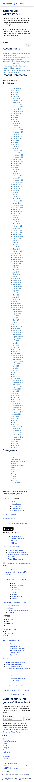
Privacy (13, 474)
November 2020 (18, 232)
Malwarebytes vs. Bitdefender (15, 662)
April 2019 (16, 272)
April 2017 (16, 322)
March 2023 (16, 174)
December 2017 (18, 305)
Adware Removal (16, 541)
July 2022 (16, 190)
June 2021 (16, 217)
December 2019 (18, 255)
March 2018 (16, 299)
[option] (9, 739)
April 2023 (16, 171)
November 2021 (18, 207)
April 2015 (16, 372)
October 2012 (17, 435)
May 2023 (16, 169)
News (13, 470)
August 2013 (17, 414)
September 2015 (18, 362)
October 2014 (17, 385)
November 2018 (18, 282)
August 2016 (17, 339)
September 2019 (18, 261)
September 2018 (18, 286)
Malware (14, 592)
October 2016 (17, 334)
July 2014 (16, 391)
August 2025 (17, 113)
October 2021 (17, 209)
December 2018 (18, 280)
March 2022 (16, 199)
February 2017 (17, 326)
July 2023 (16, 165)
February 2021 (17, 226)
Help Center (15, 680)
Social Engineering (18, 585)
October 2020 (17, 234)
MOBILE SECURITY (9, 514)
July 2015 (16, 366)
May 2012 (16, 445)
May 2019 (16, 270)
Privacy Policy (15, 732)
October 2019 (17, 259)
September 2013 (18, 412)
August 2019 (17, 263)
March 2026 (16, 98)
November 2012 (18, 433)
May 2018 (16, 295)
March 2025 (16, 123)
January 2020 (17, 253)
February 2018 (17, 301)
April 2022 (16, 197)
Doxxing (14, 598)
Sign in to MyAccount (18, 678)
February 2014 (17, 401)
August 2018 (17, 288)
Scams (13, 478)
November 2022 (18, 182)
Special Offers (14, 655)
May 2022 (16, 194)
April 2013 (16, 422)
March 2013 (16, 424)
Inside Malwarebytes (17, 465)
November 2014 (18, 383)
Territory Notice (15, 652)
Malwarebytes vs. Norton (14, 666)
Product (13, 476)
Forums (13, 676)
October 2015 (17, 360)
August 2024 (17, 138)
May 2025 (16, 119)
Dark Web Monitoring (17, 538)
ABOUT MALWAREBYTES (11, 640)
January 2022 (17, 203)
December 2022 (18, 180)
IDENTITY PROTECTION (11, 546)
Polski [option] (5, 754)
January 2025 (17, 128)
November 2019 (18, 257)
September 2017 (18, 311)
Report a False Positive (17, 650)
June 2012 (16, 443)
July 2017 (16, 316)
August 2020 (17, 238)
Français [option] (6, 747)
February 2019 (17, 276)
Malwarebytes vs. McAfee (14, 664)
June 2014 (16, 393)
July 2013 (16, 416)
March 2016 (16, 349)
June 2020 (16, 243)
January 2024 (17, 153)
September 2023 (18, 161)
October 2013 (17, 410)
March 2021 (16, 224)
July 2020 (16, 240)
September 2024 (18, 136)
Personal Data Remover (15, 559)
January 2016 (17, 353)
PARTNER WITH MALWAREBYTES (14, 602)
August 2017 (17, 314)
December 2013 (18, 405)
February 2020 (17, 251)
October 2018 (17, 284)
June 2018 (16, 293)
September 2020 (18, 236)
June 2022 (16, 192)
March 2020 (16, 249)
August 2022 (17, 188)
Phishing (14, 587)
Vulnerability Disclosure (17, 648)
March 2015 (16, 374)
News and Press (15, 646)
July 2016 (16, 341)
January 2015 (17, 378)
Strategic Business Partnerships (18, 610)
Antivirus (14, 594)
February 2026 (17, 100)
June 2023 (16, 167)
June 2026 (16, 92)
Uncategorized (15, 482)
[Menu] (30, 4)
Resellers (11, 612)
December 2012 (18, 431)
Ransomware (16, 590)
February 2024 (17, 151)
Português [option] (6, 756)
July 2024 (16, 140)
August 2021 (17, 213)
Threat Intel (14, 480)
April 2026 (16, 96)
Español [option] (5, 745)
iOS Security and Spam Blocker (18, 523)
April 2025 (16, 121)
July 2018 (16, 291)
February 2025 (17, 126)
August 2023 (17, 163)
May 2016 (16, 345)
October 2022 (17, 184)
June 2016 (16, 343)
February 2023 (17, 176)
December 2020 (18, 230)
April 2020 (16, 247)
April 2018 (16, 297)
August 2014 (17, 389)
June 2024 (16, 142)
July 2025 (16, 115)
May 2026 (16, 94)
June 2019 (16, 268)
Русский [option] (5, 758)
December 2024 (18, 130)
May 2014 (16, 395)
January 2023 (17, 178)
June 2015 (16, 368)
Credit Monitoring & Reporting (17, 552)
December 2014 (18, 380)
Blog (13, 583)
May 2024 (16, 144)
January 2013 (17, 428)
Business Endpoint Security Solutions (17, 570)
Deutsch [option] (5, 743)
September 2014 (18, 387)
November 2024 (18, 132)
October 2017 (17, 309)
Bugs (12, 457)
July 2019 (16, 266)
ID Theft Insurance (14, 557)
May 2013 (16, 420)
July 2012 (16, 441)
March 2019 (16, 274)
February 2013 (17, 426)
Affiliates (10, 608)
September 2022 (18, 186)
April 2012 (16, 447)
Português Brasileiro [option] (9, 741)
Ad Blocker (14, 543)
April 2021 (16, 222)
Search (5, 42)
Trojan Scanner (16, 504)
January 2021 (17, 228)
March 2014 (16, 399)
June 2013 (16, 418)
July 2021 (16, 215)
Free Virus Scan (17, 508)
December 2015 (18, 355)
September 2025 (18, 111)
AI (11, 455)
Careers (12, 644)
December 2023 (18, 155)
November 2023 (18, 157)
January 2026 (17, 103)
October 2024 (17, 134)
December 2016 (18, 330)
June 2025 (16, 117)
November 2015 (18, 357)
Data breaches (15, 459)
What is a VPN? (17, 596)
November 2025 (18, 107)
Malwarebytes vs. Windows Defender (18, 668)
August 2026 (17, 88)
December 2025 (18, 105)
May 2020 (16, 245)
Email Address (7, 716)
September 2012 (18, 437)
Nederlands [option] (7, 752)
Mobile (13, 468)
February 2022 (17, 201)
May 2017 (16, 320)
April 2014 (16, 397)
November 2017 (18, 307)
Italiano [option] (5, 750)
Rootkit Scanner (17, 502)
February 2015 (17, 376)
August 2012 (17, 439)
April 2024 (16, 146)
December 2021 (18, 205)
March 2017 (16, 324)
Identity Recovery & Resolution (18, 554)
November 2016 (18, 332)
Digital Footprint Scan (18, 536)
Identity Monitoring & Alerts (16, 550)
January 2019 (17, 278)
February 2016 (17, 351)
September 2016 (18, 337)
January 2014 (17, 403)
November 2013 (18, 408)
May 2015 (16, 370)
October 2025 (17, 109)
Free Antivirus (16, 506)
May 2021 (16, 220)
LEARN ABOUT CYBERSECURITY (14, 579)
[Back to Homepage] (13, 4)
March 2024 (16, 149)
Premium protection (18, 510)
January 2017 (17, 328)
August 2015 (17, 364)
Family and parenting (18, 461)
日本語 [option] (5, 739)
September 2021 (18, 211)
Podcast (13, 472)
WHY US (6, 658)
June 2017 (16, 318)
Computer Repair (13, 606)
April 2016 (16, 347)
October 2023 (17, 159)
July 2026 (16, 90)
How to (13, 463)
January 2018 (17, 303)
